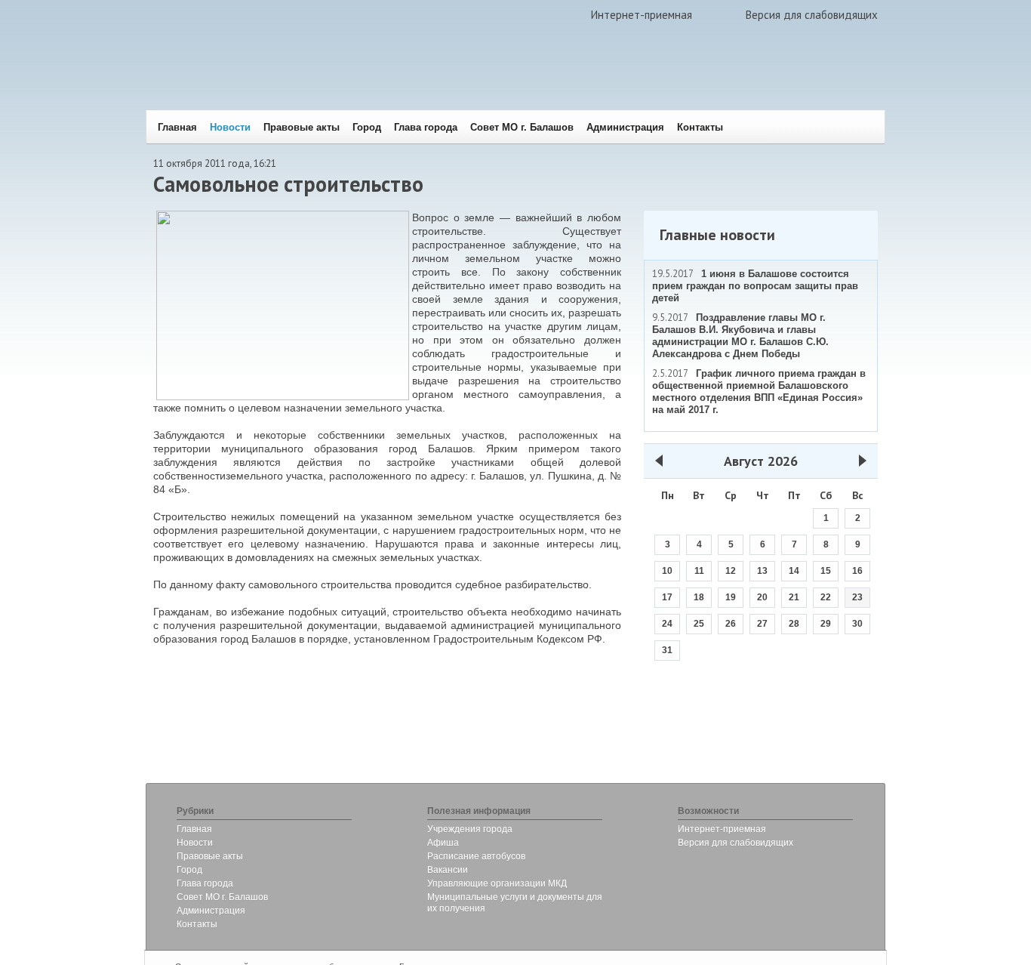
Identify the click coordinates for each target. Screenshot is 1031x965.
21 (794, 597)
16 (857, 571)
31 (667, 650)
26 (730, 623)
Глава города (425, 127)
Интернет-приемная (641, 15)
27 (762, 623)
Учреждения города (469, 829)
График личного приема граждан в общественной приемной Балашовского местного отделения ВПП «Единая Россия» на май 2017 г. (759, 391)
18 (699, 597)
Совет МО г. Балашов (522, 127)
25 (699, 623)
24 (667, 623)
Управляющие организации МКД (497, 883)
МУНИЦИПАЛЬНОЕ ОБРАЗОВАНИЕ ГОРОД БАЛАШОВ (374, 79)
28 (794, 623)
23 (857, 597)
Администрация (625, 127)
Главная (177, 127)
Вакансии (447, 870)
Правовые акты (301, 127)
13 (762, 571)
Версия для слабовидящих (812, 15)
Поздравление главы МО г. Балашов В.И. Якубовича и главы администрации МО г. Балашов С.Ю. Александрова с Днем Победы (740, 335)
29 (825, 623)
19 (730, 597)
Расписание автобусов (476, 856)
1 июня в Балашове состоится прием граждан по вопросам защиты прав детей (755, 286)
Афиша (443, 842)
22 (825, 597)
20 (762, 597)
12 (730, 571)
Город (366, 127)
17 (667, 597)
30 (857, 623)
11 (699, 571)
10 (667, 571)
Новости (230, 127)
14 (794, 571)
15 (825, 571)
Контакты (700, 127)
